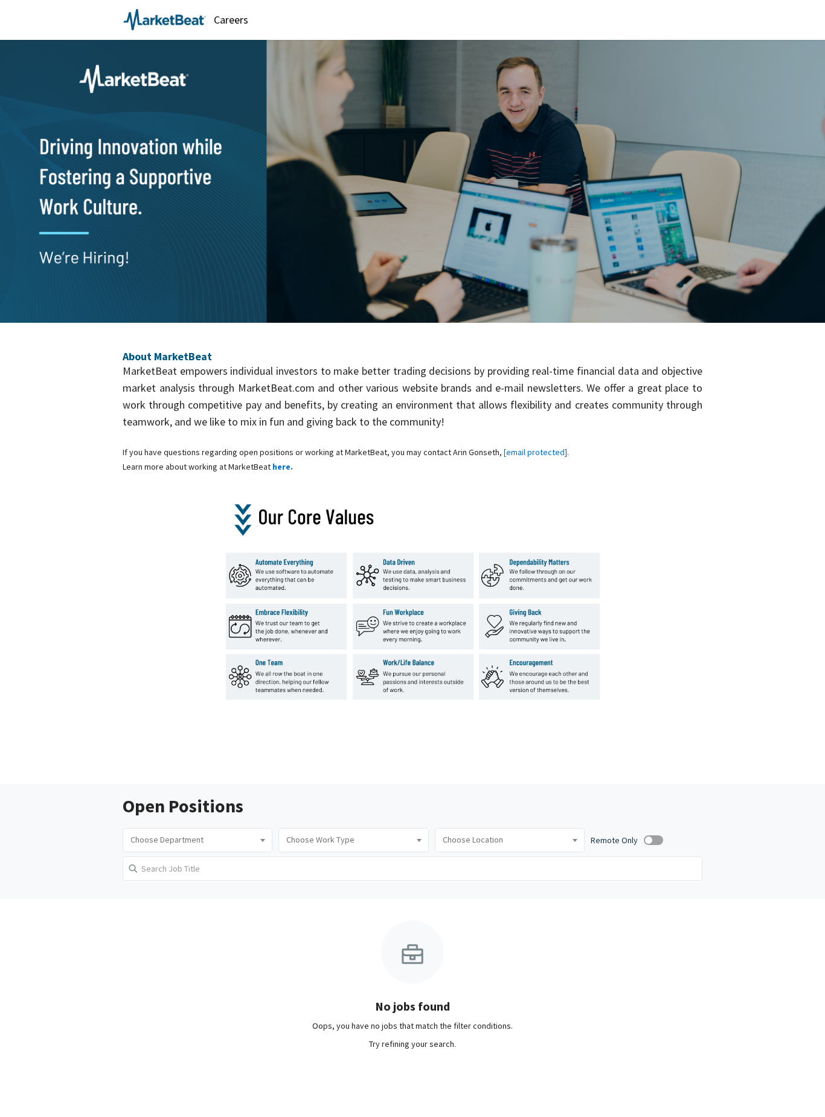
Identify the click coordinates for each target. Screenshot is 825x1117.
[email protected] (535, 452)
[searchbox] (197, 840)
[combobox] (197, 840)
